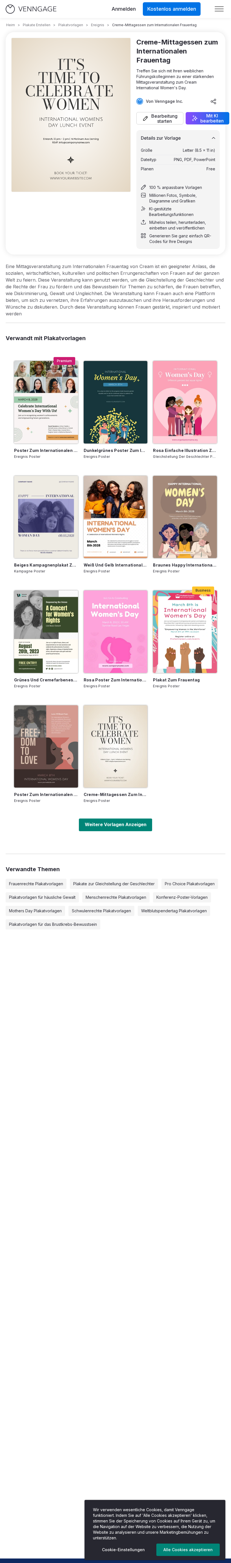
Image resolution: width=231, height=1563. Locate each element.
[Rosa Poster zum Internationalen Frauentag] (116, 631)
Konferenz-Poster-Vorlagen (182, 897)
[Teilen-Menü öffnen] (213, 101)
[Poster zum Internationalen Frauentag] (46, 402)
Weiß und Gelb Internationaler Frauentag (116, 565)
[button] (159, 118)
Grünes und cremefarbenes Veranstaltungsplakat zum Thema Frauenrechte (46, 679)
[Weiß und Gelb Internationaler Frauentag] (116, 517)
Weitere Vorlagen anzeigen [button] (115, 824)
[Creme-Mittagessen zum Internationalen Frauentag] (116, 746)
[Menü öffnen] (219, 9)
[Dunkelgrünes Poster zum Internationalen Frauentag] (116, 402)
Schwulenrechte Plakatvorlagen (101, 910)
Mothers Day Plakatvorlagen (35, 910)
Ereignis (97, 25)
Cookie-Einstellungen (123, 1549)
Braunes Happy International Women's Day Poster (185, 565)
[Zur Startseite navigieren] (31, 9)
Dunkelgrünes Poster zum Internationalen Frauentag (116, 450)
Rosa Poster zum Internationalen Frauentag (116, 679)
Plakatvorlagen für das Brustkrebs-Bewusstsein (53, 924)
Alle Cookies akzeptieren (188, 1549)
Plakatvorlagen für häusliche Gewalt (42, 897)
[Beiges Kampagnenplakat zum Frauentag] (46, 517)
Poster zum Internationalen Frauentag (46, 450)
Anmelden (124, 9)
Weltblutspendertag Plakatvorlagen (174, 910)
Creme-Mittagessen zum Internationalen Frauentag (116, 794)
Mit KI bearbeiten (212, 118)
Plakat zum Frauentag (176, 679)
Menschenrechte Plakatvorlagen (116, 897)
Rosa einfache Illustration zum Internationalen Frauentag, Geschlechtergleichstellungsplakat (185, 450)
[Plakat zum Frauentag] (185, 631)
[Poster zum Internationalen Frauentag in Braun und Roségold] (46, 746)
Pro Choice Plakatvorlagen (190, 883)
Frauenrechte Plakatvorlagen (36, 883)
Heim (10, 25)
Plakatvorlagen (70, 25)
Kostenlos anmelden (171, 9)
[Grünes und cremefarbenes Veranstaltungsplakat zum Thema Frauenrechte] (46, 631)
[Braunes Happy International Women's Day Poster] (185, 517)
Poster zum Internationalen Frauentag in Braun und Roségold (46, 794)
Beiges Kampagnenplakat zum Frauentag (46, 565)
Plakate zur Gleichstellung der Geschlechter (114, 883)
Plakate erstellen (36, 25)
